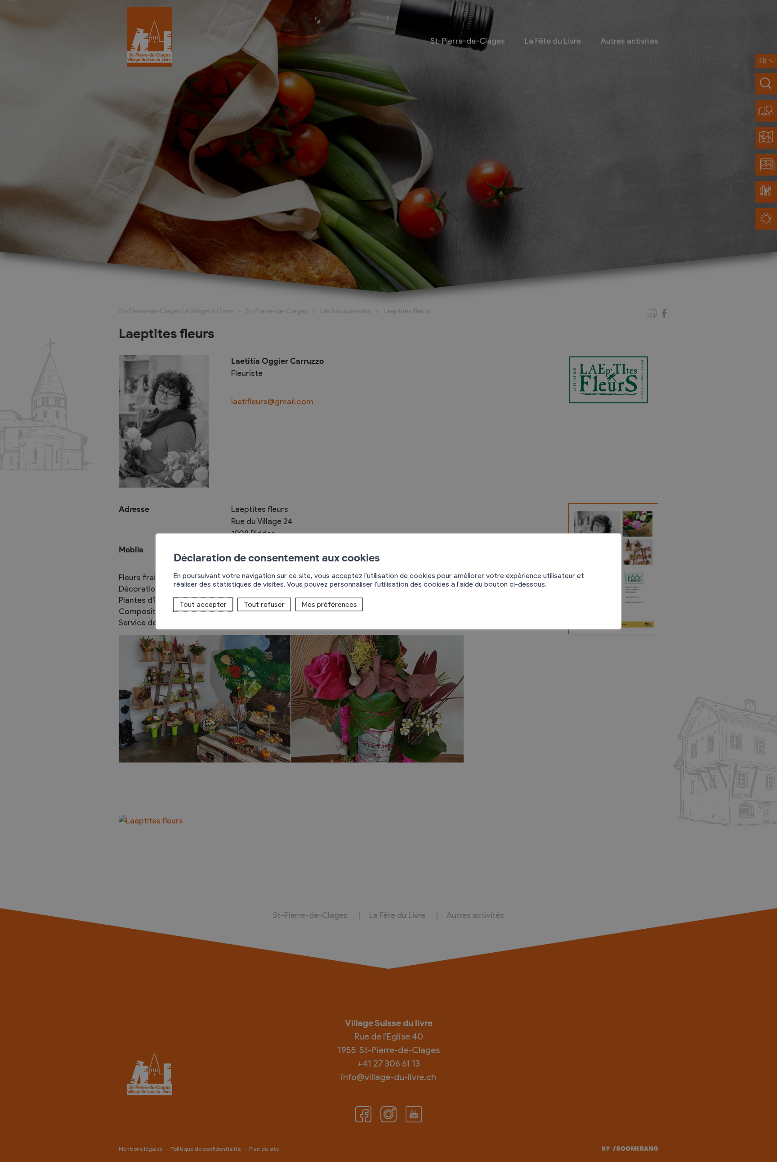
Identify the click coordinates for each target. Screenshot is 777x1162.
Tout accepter (203, 604)
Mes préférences (329, 604)
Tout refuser (264, 604)
